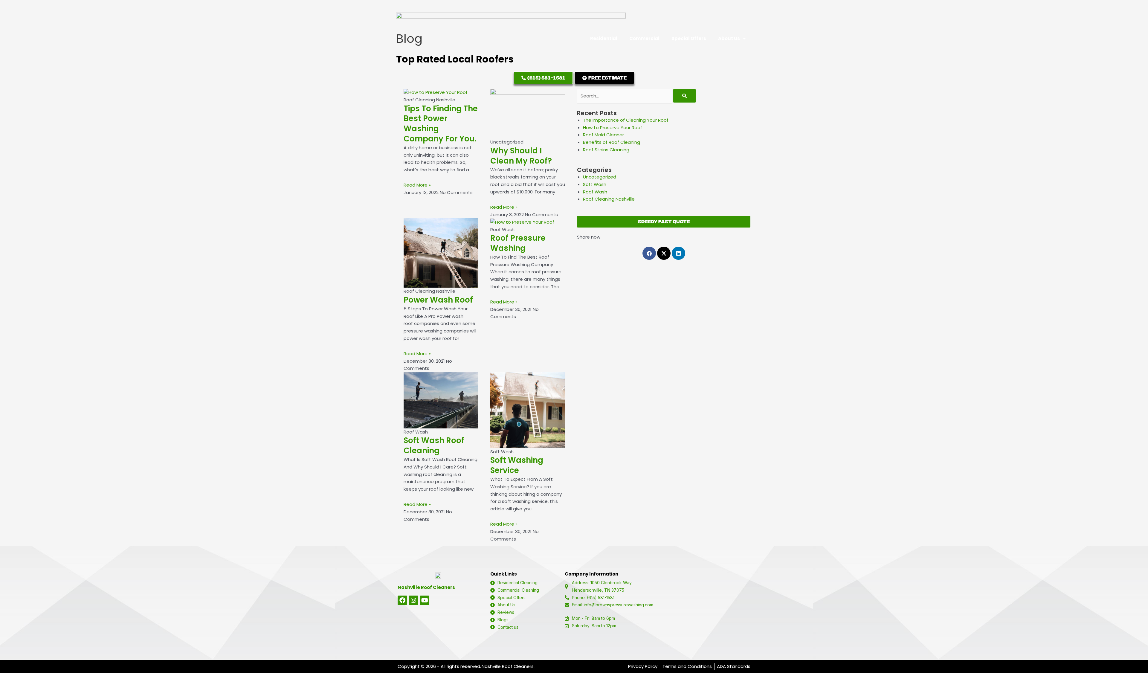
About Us (729, 38)
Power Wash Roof (438, 299)
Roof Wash (595, 192)
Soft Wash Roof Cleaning (434, 445)
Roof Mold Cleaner (603, 135)
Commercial (644, 38)
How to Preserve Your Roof (612, 127)
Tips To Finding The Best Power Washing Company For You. (441, 123)
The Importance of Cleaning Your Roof (625, 120)
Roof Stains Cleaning (606, 149)
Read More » (417, 185)
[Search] (684, 96)
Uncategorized (599, 177)
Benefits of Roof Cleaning (611, 142)
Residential (603, 38)
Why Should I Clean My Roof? (521, 155)
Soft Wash (594, 184)
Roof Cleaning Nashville (609, 199)
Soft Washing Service (516, 465)
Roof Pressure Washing (518, 243)
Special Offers (688, 38)
